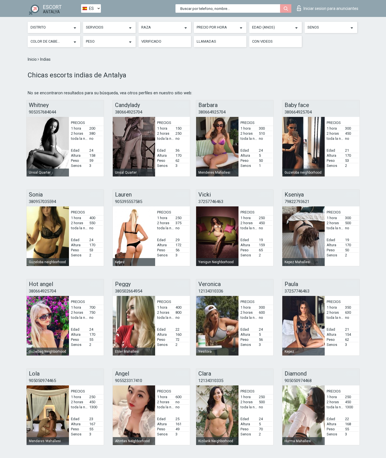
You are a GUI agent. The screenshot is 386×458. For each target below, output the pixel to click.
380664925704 (128, 112)
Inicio (33, 59)
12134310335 (210, 380)
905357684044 (42, 112)
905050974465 (42, 380)
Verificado (151, 41)
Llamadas (206, 41)
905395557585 (128, 201)
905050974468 (298, 380)
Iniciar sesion (330, 8)
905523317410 (128, 380)
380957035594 (42, 201)
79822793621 (297, 201)
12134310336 (210, 291)
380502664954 (128, 291)
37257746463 (210, 201)
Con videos (262, 41)
